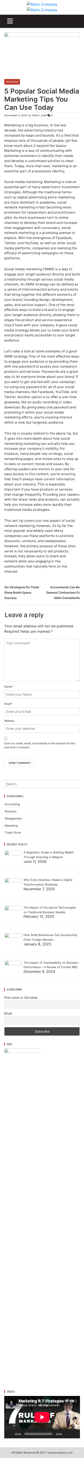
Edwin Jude (39, 115)
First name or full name (20, 997)
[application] (42, 1417)
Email (8, 1013)
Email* (8, 703)
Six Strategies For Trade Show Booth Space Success (21, 592)
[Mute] (67, 1434)
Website (9, 720)
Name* (8, 686)
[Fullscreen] (74, 1434)
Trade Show (13, 832)
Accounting (12, 804)
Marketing (12, 81)
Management (13, 818)
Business (11, 811)
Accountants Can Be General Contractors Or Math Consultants (63, 592)
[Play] (10, 1434)
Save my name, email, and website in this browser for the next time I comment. (39, 745)
